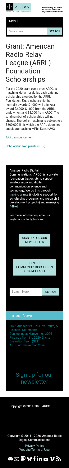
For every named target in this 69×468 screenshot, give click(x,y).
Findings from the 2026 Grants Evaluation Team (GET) (30, 339)
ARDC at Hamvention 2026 (27, 345)
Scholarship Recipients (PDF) (25, 146)
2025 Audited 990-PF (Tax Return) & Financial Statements (34, 328)
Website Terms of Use (34, 449)
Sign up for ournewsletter (34, 240)
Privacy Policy (34, 446)
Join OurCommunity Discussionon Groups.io (34, 267)
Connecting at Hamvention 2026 (31, 334)
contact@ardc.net (32, 219)
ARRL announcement (19, 137)
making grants (19, 194)
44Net (14, 206)
